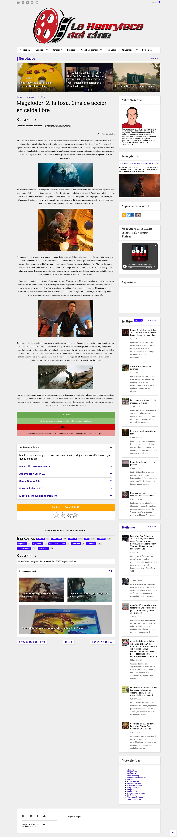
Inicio (68, 642)
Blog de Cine (132, 772)
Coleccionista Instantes (136, 778)
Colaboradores (128, 50)
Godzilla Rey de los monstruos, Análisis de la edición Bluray (52, 628)
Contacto (149, 50)
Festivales (111, 50)
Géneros (56, 50)
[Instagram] (37, 2)
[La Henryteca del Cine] (88, 43)
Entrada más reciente (32, 642)
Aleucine (130, 770)
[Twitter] (27, 2)
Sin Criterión (131, 795)
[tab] (65, 447)
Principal (26, 50)
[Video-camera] (18, 2)
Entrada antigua (102, 642)
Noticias (71, 50)
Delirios (130, 780)
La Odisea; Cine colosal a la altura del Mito (138, 163)
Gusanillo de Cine (134, 783)
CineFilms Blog (133, 776)
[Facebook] (23, 2)
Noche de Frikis (133, 791)
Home (19, 97)
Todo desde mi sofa (134, 799)
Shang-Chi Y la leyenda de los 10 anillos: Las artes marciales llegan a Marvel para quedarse (143, 332)
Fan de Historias (133, 782)
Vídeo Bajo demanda (90, 50)
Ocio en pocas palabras (136, 793)
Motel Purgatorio (133, 787)
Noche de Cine (132, 789)
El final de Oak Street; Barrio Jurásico (87, 86)
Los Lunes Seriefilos (135, 785)
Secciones (40, 50)
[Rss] (32, 2)
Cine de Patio (132, 774)
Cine (43, 97)
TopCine (138, 320)
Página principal (74, 817)
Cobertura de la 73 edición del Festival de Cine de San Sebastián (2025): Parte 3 (143, 726)
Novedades (32, 97)
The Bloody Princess (135, 797)
